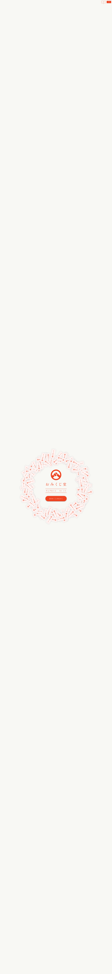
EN (109, 2)
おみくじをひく (56, 498)
